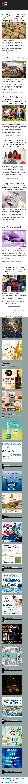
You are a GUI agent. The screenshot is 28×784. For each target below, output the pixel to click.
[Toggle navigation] (24, 3)
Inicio (14, 312)
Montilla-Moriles (17, 135)
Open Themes (11, 782)
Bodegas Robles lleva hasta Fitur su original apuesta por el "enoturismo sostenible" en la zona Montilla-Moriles (14, 100)
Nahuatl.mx (19, 782)
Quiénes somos (20, 778)
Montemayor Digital (9, 778)
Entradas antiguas (21, 311)
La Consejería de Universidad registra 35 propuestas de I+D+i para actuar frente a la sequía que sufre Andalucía (14, 18)
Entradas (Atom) (18, 316)
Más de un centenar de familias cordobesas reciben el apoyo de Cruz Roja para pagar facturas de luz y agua (14, 143)
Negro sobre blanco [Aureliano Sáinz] (14, 92)
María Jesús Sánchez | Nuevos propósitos (14, 228)
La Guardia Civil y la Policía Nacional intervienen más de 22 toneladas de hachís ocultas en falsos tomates (14, 271)
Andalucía (17, 53)
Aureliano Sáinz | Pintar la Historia (14, 59)
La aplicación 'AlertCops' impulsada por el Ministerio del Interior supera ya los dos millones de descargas (14, 187)
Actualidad (12, 53)
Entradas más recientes (8, 311)
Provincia (17, 178)
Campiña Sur (17, 306)
